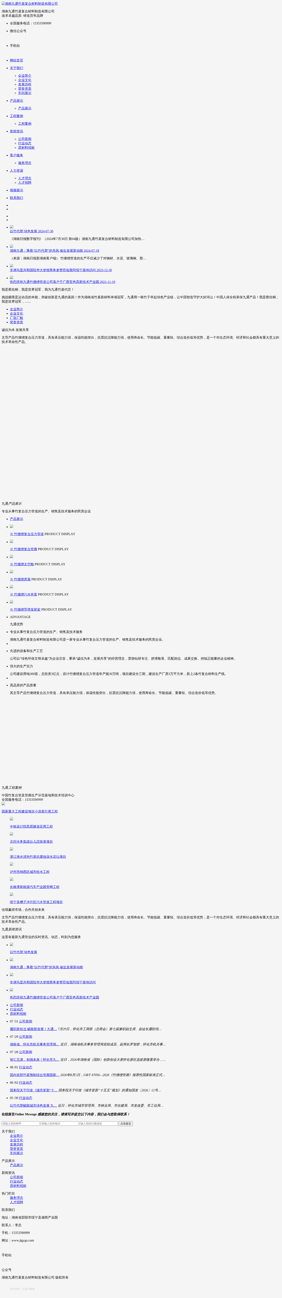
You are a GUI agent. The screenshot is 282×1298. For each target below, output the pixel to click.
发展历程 (24, 84)
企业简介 (24, 75)
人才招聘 (24, 182)
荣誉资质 (24, 88)
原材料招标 (26, 147)
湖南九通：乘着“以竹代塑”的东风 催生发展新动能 (54, 250)
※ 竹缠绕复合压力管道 (27, 534)
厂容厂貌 (16, 318)
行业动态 (24, 143)
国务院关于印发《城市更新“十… (34, 1090)
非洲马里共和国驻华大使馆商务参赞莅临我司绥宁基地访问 (61, 270)
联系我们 (16, 198)
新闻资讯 (16, 131)
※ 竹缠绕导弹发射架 (25, 609)
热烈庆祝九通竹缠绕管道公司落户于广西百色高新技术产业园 (62, 282)
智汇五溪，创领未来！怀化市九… (34, 1059)
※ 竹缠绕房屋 (20, 579)
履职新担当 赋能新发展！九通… (33, 1029)
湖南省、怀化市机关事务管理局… (34, 1044)
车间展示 (24, 93)
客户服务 (16, 155)
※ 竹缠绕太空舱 (22, 564)
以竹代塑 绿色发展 (31, 231)
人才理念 (24, 178)
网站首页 (16, 60)
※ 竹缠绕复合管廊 (23, 549)
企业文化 (24, 80)
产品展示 (16, 100)
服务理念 (24, 163)
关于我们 (16, 68)
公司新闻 (24, 139)
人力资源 (16, 170)
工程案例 (16, 116)
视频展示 (16, 190)
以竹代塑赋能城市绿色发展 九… (33, 1105)
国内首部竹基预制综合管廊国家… (34, 1075)
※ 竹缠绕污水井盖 (23, 594)
